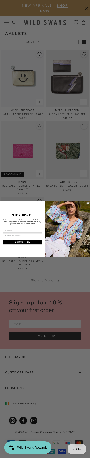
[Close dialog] (88, 203)
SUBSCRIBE (22, 242)
